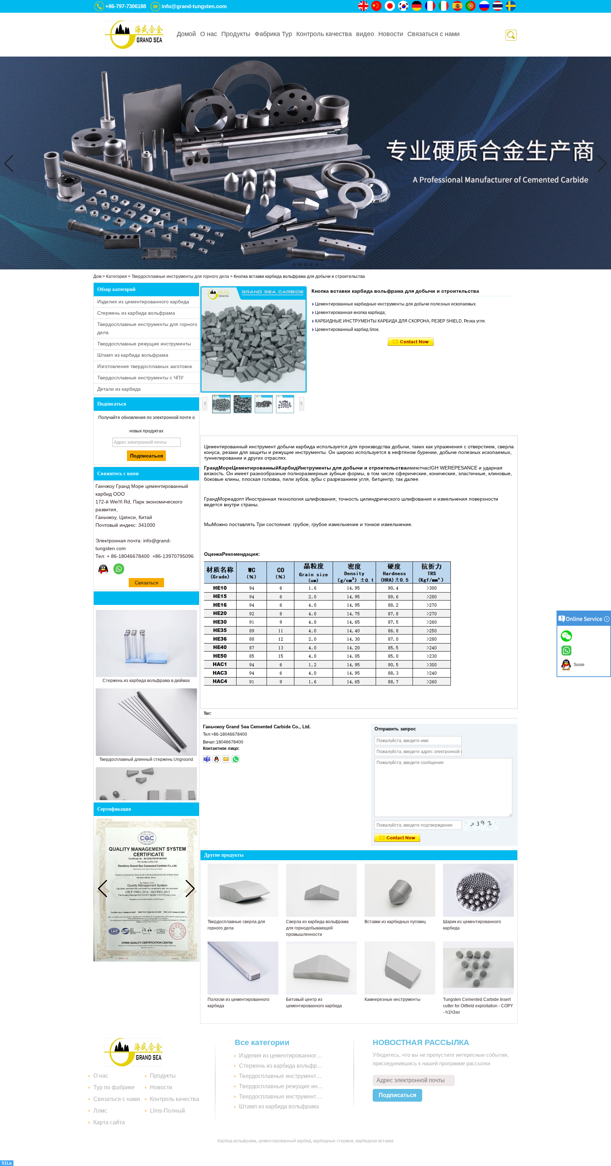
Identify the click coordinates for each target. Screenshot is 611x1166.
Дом (97, 276)
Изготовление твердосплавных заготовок (144, 366)
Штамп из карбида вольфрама (132, 355)
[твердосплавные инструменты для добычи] (305, 268)
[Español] (457, 6)
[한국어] (403, 6)
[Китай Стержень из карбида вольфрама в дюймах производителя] (146, 675)
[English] (363, 6)
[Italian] (444, 6)
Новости (390, 33)
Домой (186, 33)
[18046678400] (207, 759)
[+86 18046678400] (235, 759)
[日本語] (390, 6)
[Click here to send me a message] (567, 635)
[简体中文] (377, 6)
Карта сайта (109, 1122)
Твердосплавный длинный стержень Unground (146, 759)
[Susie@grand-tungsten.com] (226, 759)
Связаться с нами (433, 33)
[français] (430, 6)
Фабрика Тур (273, 33)
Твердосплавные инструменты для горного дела (180, 276)
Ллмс (100, 1111)
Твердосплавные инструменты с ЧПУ (140, 377)
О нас (208, 33)
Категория (116, 276)
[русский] (484, 6)
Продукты (235, 33)
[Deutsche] (417, 6)
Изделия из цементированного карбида (143, 301)
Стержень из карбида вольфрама (136, 313)
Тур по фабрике (114, 1087)
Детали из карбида (119, 389)
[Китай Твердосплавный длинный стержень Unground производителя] (146, 754)
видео (365, 33)
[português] (471, 6)
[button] (294, 264)
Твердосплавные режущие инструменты (144, 343)
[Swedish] (511, 6)
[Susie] (103, 569)
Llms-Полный (167, 1111)
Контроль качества (324, 33)
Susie (577, 664)
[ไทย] (497, 6)
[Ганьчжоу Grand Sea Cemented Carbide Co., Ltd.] (134, 34)
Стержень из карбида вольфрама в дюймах (146, 680)
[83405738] (216, 759)
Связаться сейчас (146, 583)
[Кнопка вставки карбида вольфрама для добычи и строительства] (253, 339)
